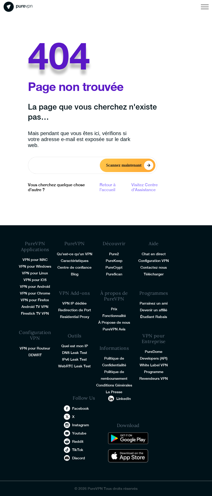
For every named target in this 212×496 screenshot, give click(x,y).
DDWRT (35, 355)
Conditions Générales (114, 385)
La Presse (114, 392)
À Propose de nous (114, 322)
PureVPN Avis (114, 329)
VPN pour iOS (35, 280)
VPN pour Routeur (35, 348)
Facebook (80, 408)
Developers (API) (154, 358)
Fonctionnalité (114, 316)
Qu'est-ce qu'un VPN (74, 254)
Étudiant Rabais (153, 317)
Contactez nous (153, 267)
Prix (114, 309)
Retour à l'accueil (108, 187)
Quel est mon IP (74, 346)
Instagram (80, 425)
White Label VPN (154, 365)
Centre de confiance (74, 267)
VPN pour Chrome (35, 293)
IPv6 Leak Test (74, 359)
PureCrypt (114, 267)
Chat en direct (154, 254)
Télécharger (154, 274)
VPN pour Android (35, 286)
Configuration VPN (153, 261)
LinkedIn (123, 399)
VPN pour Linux (35, 273)
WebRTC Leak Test (74, 366)
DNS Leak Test (74, 353)
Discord (78, 458)
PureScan (114, 274)
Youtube (79, 433)
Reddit (78, 441)
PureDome (153, 352)
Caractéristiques (74, 261)
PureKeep (114, 261)
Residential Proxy (74, 317)
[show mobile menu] (205, 6)
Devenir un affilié (153, 310)
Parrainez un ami (154, 303)
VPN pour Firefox (35, 300)
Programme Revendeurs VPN (153, 375)
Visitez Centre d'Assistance (144, 187)
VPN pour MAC (35, 260)
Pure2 (114, 254)
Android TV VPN (34, 307)
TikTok (77, 450)
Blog (74, 274)
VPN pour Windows (35, 266)
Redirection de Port (74, 310)
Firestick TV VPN (35, 313)
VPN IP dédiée (74, 303)
